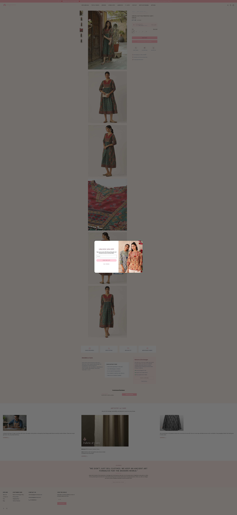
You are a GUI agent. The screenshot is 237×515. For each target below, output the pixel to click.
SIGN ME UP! (106, 260)
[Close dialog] (141, 242)
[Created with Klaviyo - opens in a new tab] (118, 273)
